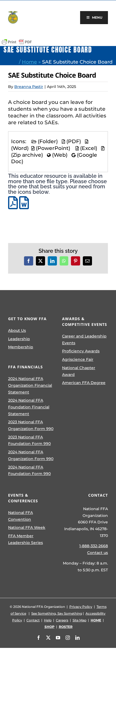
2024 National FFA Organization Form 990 (30, 455)
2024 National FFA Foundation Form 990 (29, 470)
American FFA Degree (83, 382)
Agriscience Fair (77, 359)
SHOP (49, 627)
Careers (62, 620)
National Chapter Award (78, 371)
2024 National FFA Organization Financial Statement (30, 385)
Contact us (97, 552)
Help (48, 620)
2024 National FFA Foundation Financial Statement (28, 407)
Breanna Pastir (28, 86)
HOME (96, 620)
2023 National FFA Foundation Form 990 (29, 440)
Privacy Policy (80, 607)
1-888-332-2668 (93, 545)
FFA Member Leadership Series (25, 539)
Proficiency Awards (81, 351)
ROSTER (66, 627)
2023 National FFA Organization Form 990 (30, 425)
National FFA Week (26, 527)
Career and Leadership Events (84, 339)
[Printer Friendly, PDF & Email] (16, 42)
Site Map (79, 620)
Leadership (19, 338)
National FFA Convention (20, 516)
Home (29, 62)
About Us (17, 330)
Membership (20, 347)
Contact (33, 620)
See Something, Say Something (56, 613)
